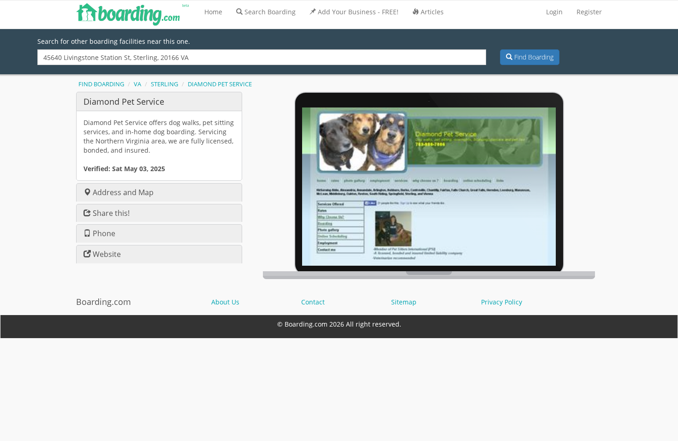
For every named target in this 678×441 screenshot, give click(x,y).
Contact (313, 302)
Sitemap (403, 302)
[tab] (159, 101)
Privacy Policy (501, 302)
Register (589, 11)
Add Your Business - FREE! (358, 11)
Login (554, 11)
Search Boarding (270, 11)
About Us (225, 302)
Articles (432, 11)
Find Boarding (532, 57)
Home (213, 11)
